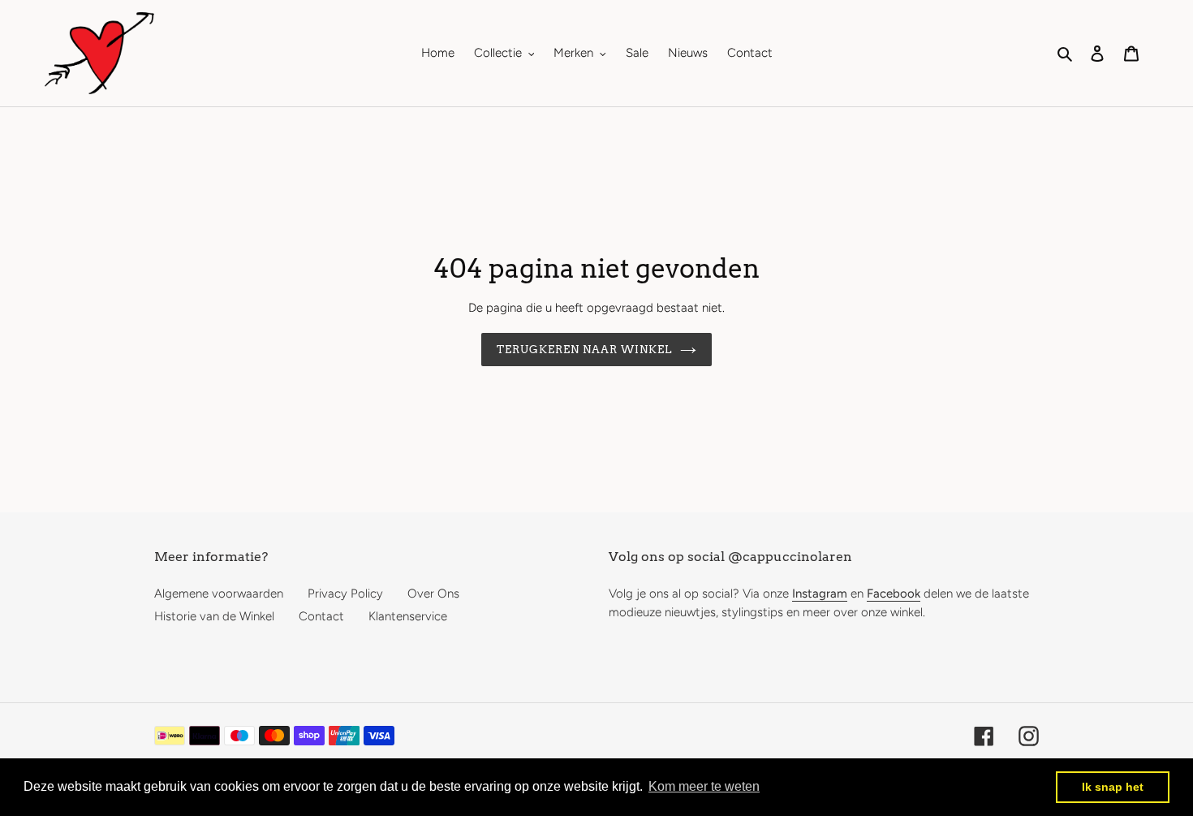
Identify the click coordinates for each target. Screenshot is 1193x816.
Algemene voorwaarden (218, 593)
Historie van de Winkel (214, 616)
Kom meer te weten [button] (704, 786)
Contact (321, 616)
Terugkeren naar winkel (585, 349)
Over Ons (433, 593)
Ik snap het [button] (1112, 786)
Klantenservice (407, 616)
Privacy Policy (345, 593)
